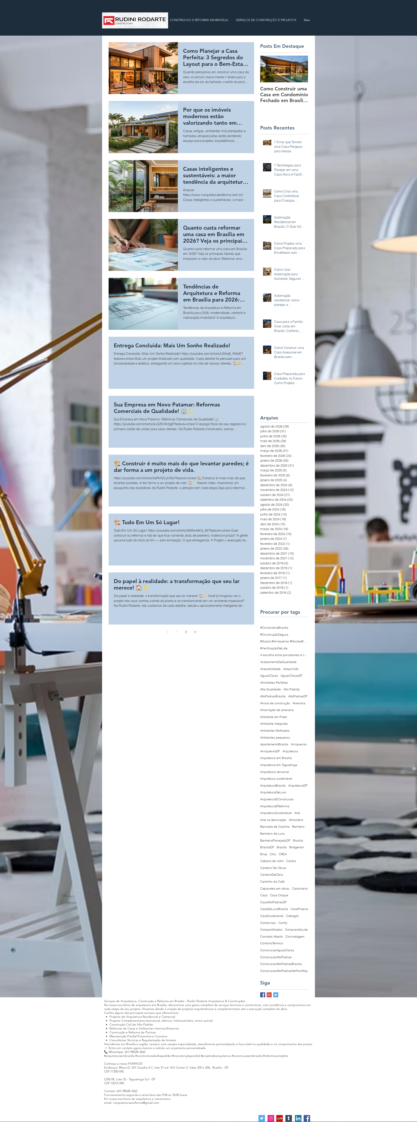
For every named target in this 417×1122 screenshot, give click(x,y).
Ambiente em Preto (273, 717)
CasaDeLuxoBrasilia (274, 909)
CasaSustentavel (271, 916)
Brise (263, 854)
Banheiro (298, 827)
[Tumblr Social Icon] (288, 1118)
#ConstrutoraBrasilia (274, 628)
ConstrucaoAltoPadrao (276, 957)
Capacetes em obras (275, 888)
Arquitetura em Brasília (276, 758)
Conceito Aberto (271, 936)
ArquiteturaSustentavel (276, 813)
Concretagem (294, 936)
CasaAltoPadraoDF (273, 902)
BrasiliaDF (267, 847)
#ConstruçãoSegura (274, 634)
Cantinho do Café (272, 881)
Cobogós (292, 916)
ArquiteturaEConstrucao (277, 799)
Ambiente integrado (274, 724)
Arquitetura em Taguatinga (278, 765)
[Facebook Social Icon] (307, 1118)
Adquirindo (291, 669)
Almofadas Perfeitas (274, 682)
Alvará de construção (275, 703)
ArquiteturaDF (298, 785)
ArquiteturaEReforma (274, 806)
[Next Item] (301, 69)
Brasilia (298, 840)
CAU (273, 854)
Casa (263, 895)
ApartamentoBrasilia (274, 744)
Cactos (291, 861)
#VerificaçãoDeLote (274, 648)
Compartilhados (271, 929)
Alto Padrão (291, 689)
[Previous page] (168, 632)
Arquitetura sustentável (276, 779)
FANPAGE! (135, 1064)
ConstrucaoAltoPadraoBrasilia (281, 964)
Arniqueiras (299, 744)
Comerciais (268, 923)
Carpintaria (300, 888)
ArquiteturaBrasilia (273, 785)
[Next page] (195, 632)
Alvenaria (299, 703)
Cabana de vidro (272, 861)
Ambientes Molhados (275, 731)
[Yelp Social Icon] (279, 1118)
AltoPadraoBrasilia (273, 696)
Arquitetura (290, 751)
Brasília (282, 847)
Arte (297, 813)
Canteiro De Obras (273, 868)
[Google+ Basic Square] (269, 994)
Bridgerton (296, 847)
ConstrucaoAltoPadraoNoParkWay (284, 971)
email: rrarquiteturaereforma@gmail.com (131, 1103)
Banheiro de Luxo (272, 833)
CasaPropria (299, 909)
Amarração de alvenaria (277, 710)
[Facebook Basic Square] (262, 994)
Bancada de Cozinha (275, 827)
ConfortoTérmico (271, 943)
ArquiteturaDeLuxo (273, 792)
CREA (283, 854)
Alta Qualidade (270, 689)
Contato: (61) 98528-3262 (120, 1091)
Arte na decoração (273, 820)
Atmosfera (296, 820)
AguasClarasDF (291, 676)
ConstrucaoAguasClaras (277, 950)
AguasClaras (269, 676)
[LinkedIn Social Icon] (298, 1118)
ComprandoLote (296, 929)
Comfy (282, 923)
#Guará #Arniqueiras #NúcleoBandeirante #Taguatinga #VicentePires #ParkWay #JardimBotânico (284, 641)
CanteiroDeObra (271, 875)
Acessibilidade (270, 669)
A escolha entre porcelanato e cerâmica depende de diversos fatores (284, 655)
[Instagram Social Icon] (271, 1118)
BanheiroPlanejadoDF (275, 840)
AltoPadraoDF (298, 696)
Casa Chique (279, 895)
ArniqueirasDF (270, 751)
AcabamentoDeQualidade (278, 662)
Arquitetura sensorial (274, 772)
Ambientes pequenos (275, 737)
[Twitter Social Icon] (261, 1118)
